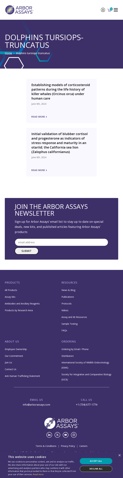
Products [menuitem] (12, 282)
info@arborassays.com (36, 404)
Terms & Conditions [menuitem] (46, 445)
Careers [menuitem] (83, 445)
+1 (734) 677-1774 (86, 404)
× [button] (119, 455)
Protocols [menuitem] (67, 303)
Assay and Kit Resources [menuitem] (74, 317)
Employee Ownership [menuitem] (16, 349)
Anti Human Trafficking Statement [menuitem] (22, 375)
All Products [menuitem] (11, 290)
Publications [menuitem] (68, 296)
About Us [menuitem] (12, 341)
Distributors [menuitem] (68, 355)
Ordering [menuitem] (69, 341)
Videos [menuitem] (65, 310)
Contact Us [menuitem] (10, 369)
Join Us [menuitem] (8, 362)
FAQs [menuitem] (64, 330)
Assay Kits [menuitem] (10, 296)
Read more (38, 474)
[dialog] (61, 465)
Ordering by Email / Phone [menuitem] (75, 349)
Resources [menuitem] (69, 282)
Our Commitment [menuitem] (14, 355)
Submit (26, 251)
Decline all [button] (96, 468)
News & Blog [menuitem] (68, 290)
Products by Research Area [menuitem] (19, 310)
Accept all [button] (96, 461)
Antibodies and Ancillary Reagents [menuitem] (22, 303)
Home (8, 53)
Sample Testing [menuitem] (70, 323)
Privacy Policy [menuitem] (68, 445)
